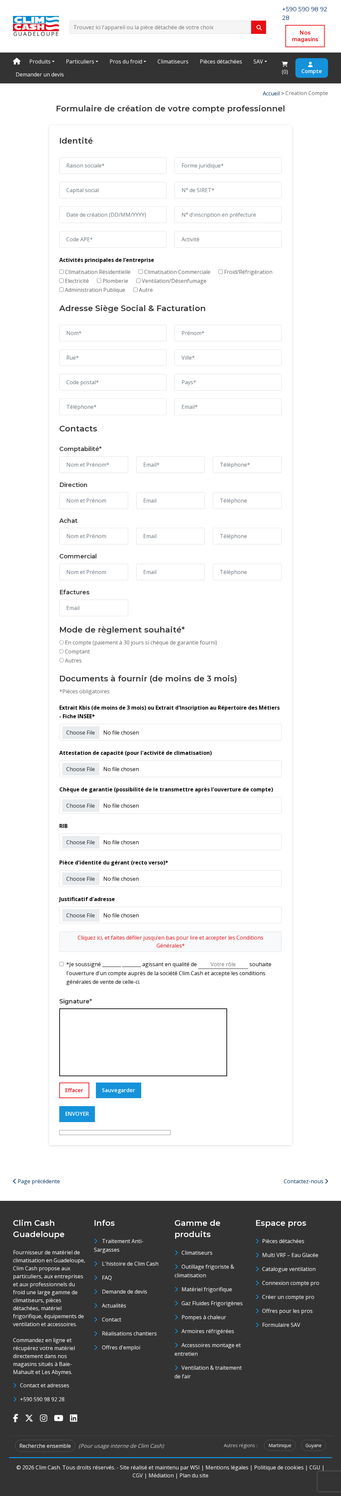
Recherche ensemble (45, 1445)
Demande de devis (124, 1291)
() (286, 67)
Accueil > (274, 93)
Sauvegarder (118, 1090)
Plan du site (193, 1475)
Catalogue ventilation (289, 1269)
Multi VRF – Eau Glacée (290, 1255)
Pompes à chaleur (203, 1317)
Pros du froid (126, 61)
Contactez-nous (304, 1181)
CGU (314, 1467)
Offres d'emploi (121, 1347)
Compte (311, 71)
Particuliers (80, 61)
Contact (111, 1319)
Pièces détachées (221, 61)
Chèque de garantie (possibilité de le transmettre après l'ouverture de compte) (166, 789)
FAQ (107, 1277)
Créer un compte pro (288, 1297)
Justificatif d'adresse (87, 899)
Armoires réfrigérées (207, 1331)
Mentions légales (226, 1467)
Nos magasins (305, 36)
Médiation (161, 1475)
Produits (40, 61)
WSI (195, 1467)
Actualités (114, 1305)
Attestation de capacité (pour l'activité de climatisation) (135, 752)
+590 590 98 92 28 (42, 1399)
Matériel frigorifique (206, 1289)
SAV (258, 61)
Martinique (279, 1445)
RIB (63, 826)
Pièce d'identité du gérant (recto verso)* (113, 862)
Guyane (313, 1445)
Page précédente (38, 1181)
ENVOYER (77, 1113)
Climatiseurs (173, 61)
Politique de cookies (279, 1467)
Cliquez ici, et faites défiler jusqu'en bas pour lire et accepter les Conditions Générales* (170, 941)
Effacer (74, 1090)
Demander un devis (40, 74)
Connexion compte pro (290, 1283)
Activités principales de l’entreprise (106, 260)
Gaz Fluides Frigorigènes (212, 1303)
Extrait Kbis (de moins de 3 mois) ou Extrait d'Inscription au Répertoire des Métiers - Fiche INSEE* (169, 712)
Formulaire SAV (281, 1324)
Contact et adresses (44, 1385)
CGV (138, 1475)
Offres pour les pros (287, 1311)
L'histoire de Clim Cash (130, 1263)
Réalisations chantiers (129, 1333)
